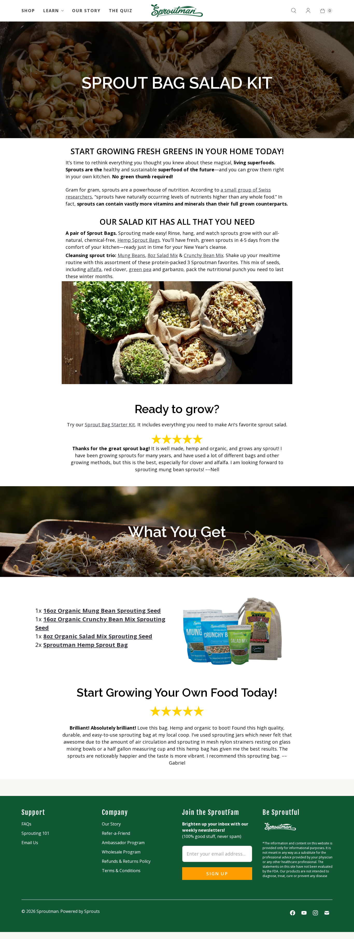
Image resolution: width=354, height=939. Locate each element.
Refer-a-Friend (116, 833)
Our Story (86, 10)
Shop (28, 10)
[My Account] (308, 10)
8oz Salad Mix (163, 255)
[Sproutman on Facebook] (292, 912)
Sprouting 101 (35, 833)
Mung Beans (131, 255)
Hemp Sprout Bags (138, 240)
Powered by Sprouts (80, 911)
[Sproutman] (177, 10)
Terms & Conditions (121, 870)
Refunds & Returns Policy (126, 861)
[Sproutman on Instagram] (315, 912)
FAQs (26, 824)
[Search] (293, 10)
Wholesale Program (121, 852)
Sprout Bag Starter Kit (110, 424)
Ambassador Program (123, 842)
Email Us (30, 842)
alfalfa (94, 269)
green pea (140, 269)
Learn (51, 10)
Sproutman (48, 911)
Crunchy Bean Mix (203, 255)
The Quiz (120, 10)
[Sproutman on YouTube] (304, 912)
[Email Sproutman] (326, 912)
